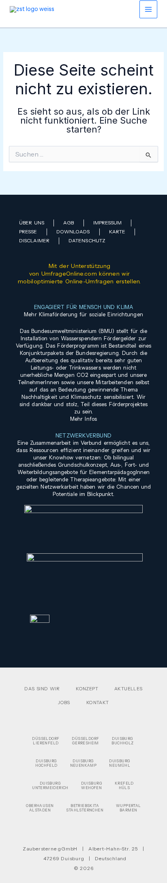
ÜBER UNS (31, 223)
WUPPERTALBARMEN (128, 807)
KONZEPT (87, 689)
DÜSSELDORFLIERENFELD (45, 740)
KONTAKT (97, 702)
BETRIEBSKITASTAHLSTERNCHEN (84, 807)
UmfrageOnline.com (69, 273)
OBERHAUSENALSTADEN (40, 807)
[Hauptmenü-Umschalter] (148, 9)
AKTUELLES (128, 689)
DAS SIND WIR (42, 689)
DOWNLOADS (73, 231)
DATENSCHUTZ (87, 240)
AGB (68, 223)
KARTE (117, 231)
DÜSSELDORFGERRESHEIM (85, 740)
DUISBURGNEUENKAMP (83, 763)
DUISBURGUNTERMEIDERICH (50, 785)
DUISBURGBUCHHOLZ (122, 740)
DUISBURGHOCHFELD (46, 763)
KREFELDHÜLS (124, 785)
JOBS (64, 702)
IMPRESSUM (107, 223)
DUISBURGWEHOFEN (91, 785)
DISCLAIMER (34, 240)
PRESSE (28, 231)
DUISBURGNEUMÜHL (119, 763)
